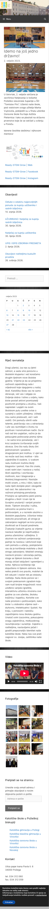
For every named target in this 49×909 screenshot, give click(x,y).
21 (13, 320)
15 (18, 315)
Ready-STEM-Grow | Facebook (21, 171)
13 (7, 315)
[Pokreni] (8, 681)
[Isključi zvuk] (36, 681)
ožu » (30, 330)
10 (29, 310)
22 (18, 320)
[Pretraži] (45, 19)
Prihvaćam (9, 902)
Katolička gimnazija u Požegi (24, 830)
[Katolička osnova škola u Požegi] (24, 7)
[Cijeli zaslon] (40, 681)
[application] (24, 673)
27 (7, 325)
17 (29, 315)
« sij (8, 330)
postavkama (41, 895)
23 (24, 320)
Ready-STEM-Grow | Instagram (21, 178)
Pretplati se (14, 808)
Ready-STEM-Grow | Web (18, 165)
